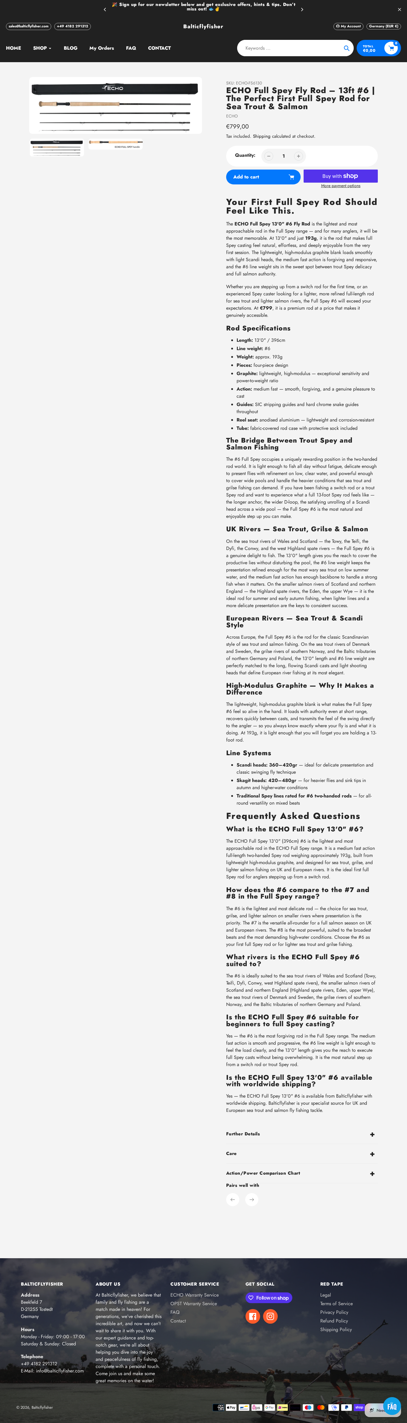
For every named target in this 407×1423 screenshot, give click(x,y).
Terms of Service (336, 1303)
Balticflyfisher (203, 26)
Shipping (262, 136)
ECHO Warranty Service (194, 1295)
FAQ (175, 1312)
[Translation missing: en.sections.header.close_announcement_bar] (400, 9)
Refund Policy (334, 1320)
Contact (178, 1320)
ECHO (232, 116)
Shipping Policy (336, 1329)
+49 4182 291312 (72, 26)
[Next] (302, 9)
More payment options (341, 186)
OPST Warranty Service (193, 1303)
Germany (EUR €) (383, 26)
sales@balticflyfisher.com (29, 26)
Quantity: (245, 155)
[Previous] (105, 9)
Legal (325, 1295)
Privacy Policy (334, 1312)
